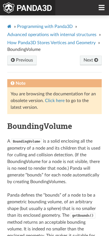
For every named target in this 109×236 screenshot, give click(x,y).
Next (89, 60)
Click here (55, 100)
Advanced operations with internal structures (51, 34)
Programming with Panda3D (45, 26)
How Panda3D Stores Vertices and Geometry (51, 43)
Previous (24, 60)
